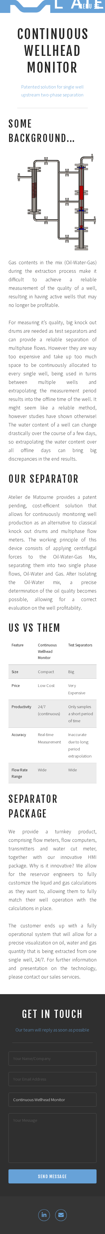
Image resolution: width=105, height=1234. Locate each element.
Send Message (52, 1176)
